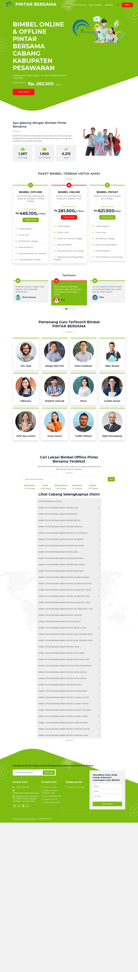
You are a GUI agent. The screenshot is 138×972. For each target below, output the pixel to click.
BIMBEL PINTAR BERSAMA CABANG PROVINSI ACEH (58, 508)
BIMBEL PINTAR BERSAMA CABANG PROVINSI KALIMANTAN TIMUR (64, 596)
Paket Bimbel (95, 5)
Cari (111, 479)
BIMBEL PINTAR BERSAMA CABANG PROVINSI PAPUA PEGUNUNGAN (65, 666)
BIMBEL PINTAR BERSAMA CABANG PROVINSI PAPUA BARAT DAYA (64, 659)
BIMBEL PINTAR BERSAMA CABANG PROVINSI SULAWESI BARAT (63, 691)
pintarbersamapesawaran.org (26, 819)
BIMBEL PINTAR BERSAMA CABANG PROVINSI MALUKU (60, 621)
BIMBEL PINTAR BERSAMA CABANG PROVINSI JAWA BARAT (61, 558)
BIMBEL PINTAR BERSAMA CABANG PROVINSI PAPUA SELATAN (62, 672)
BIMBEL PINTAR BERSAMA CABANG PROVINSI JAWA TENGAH (62, 564)
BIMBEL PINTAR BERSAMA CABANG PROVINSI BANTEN (59, 520)
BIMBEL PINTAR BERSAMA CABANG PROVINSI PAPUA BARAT (62, 653)
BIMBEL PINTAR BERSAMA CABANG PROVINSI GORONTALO (61, 545)
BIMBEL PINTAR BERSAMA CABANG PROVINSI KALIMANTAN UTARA (64, 602)
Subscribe (49, 773)
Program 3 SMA (50, 787)
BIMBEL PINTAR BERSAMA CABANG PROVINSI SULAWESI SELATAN (64, 697)
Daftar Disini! (23, 92)
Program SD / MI (50, 799)
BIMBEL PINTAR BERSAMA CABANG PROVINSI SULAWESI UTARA (63, 716)
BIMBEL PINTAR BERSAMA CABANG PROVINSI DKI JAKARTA (61, 539)
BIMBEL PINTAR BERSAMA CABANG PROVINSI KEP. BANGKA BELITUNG (66, 609)
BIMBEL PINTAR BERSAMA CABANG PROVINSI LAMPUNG (60, 615)
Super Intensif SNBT (52, 802)
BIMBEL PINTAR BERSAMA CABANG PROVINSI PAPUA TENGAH (62, 678)
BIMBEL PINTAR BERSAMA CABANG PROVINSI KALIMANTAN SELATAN (65, 583)
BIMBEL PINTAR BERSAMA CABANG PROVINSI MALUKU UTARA (62, 628)
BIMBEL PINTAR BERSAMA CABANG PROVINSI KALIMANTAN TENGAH (65, 590)
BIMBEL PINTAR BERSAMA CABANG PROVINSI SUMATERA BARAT (63, 722)
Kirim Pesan (107, 804)
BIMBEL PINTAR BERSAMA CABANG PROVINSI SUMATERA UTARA (63, 735)
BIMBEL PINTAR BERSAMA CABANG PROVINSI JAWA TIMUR (61, 571)
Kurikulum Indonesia (76, 787)
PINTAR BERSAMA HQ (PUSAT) (50, 501)
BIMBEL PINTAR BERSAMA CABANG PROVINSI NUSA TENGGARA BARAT (66, 634)
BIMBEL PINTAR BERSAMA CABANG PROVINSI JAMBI (58, 552)
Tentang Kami (79, 5)
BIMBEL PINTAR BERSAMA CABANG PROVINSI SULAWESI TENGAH (64, 703)
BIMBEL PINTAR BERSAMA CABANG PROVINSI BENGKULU (61, 526)
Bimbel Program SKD (52, 796)
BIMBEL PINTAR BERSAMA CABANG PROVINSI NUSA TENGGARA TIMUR (66, 640)
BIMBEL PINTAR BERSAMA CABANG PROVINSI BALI (58, 514)
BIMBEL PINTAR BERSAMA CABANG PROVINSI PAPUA (59, 647)
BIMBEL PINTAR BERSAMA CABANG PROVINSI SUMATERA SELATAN (64, 729)
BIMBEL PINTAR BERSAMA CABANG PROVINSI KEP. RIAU (60, 685)
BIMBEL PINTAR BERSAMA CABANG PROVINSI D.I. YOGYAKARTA (63, 533)
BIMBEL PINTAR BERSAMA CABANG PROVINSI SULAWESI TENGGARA (65, 710)
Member (109, 5)
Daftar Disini (30, 220)
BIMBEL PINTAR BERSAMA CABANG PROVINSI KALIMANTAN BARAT (64, 577)
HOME (67, 5)
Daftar (127, 5)
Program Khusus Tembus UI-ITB (49, 791)
